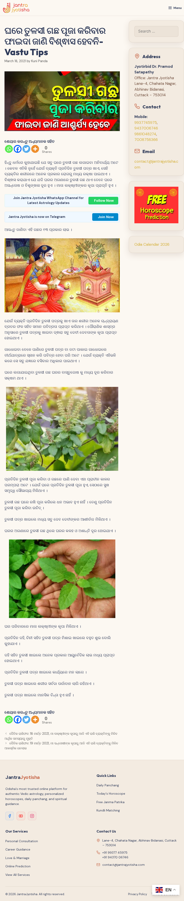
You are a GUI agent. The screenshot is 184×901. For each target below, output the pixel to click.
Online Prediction (18, 866)
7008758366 (146, 139)
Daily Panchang (107, 785)
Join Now (106, 217)
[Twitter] (26, 149)
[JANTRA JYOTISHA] (16, 8)
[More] (35, 149)
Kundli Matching (108, 810)
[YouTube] (21, 816)
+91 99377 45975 (114, 853)
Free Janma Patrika (110, 802)
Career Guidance (17, 849)
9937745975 (145, 122)
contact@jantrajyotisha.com (123, 865)
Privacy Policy (137, 894)
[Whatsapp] (9, 149)
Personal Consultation (21, 841)
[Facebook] (18, 149)
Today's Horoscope (110, 793)
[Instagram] (32, 816)
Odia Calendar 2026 (151, 244)
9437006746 (146, 128)
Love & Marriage (17, 858)
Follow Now (104, 200)
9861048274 (145, 134)
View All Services (17, 875)
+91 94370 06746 (115, 857)
